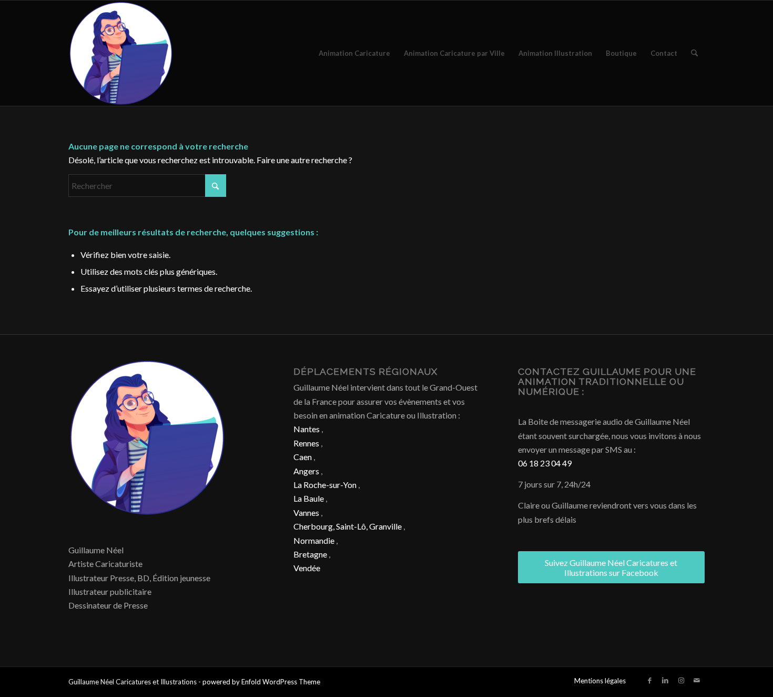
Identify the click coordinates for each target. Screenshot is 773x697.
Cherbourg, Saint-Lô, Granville (347, 526)
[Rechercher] (694, 53)
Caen (302, 457)
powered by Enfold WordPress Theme (261, 682)
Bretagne (310, 554)
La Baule (308, 498)
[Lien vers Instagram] (681, 680)
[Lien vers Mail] (697, 680)
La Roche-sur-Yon (325, 485)
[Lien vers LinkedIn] (665, 680)
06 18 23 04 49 (545, 463)
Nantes (306, 429)
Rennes (306, 443)
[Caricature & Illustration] (121, 53)
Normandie (313, 540)
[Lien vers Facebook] (649, 680)
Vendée (306, 568)
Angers (306, 471)
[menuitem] (354, 53)
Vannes (306, 512)
